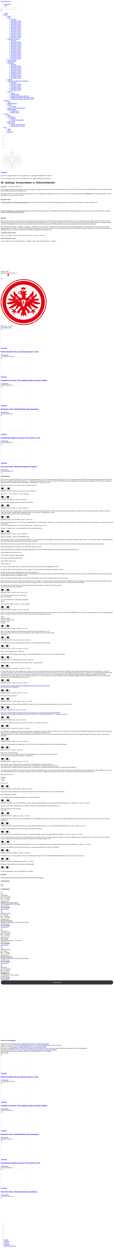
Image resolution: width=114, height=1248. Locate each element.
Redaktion (10, 132)
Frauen (9, 91)
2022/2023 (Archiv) (16, 25)
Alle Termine (57, 982)
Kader (9, 18)
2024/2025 (13, 82)
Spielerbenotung (11, 109)
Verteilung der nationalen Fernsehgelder (17, 81)
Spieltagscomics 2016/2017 (18, 124)
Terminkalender (11, 61)
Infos (5, 127)
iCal (2, 909)
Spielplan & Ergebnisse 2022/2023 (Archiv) (22, 99)
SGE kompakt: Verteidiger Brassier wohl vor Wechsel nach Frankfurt (30, 1043)
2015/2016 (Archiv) (16, 36)
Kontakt (6, 1240)
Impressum (7, 1244)
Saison (6, 15)
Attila (8, 130)
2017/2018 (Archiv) (16, 33)
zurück (9, 16)
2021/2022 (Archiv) (16, 27)
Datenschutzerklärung (10, 1246)
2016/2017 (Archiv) (16, 34)
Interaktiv (6, 100)
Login (5, 5)
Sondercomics (11, 121)
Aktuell (6, 13)
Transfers (9, 79)
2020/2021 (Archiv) (16, 28)
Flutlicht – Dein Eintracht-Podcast (16, 108)
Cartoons (6, 114)
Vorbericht (4, 172)
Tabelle (13, 93)
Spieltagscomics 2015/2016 (18, 126)
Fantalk (9, 105)
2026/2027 (13, 19)
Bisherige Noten (15, 112)
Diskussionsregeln (12, 103)
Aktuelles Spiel (15, 111)
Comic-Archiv (11, 123)
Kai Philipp (4, 186)
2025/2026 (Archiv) (16, 21)
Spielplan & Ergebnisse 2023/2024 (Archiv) (22, 97)
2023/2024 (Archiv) (16, 24)
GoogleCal (6, 909)
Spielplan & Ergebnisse (13, 39)
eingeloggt (9, 871)
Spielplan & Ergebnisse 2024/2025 (20, 96)
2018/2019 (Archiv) (16, 31)
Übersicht (13, 106)
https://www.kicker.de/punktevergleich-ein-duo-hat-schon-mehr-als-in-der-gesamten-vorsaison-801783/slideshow (30, 712)
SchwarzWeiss (11, 117)
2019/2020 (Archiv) (16, 30)
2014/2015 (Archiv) (16, 37)
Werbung (6, 1243)
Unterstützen (7, 4)
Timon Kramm (4, 355)
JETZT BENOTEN (6, 327)
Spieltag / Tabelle (11, 60)
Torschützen (10, 63)
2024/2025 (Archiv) (16, 22)
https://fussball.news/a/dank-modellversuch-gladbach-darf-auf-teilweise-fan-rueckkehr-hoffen (25, 685)
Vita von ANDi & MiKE (17, 120)
